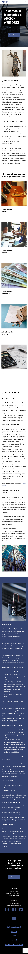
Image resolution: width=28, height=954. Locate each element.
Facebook (14, 907)
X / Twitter (21, 907)
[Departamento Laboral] (14, 241)
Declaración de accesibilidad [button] (14, 944)
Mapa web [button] (14, 940)
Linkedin (13, 916)
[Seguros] (14, 364)
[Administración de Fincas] (14, 323)
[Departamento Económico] (14, 282)
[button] (25, 2)
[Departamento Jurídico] (14, 200)
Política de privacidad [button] (14, 927)
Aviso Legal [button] (14, 931)
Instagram (7, 907)
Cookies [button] (14, 936)
